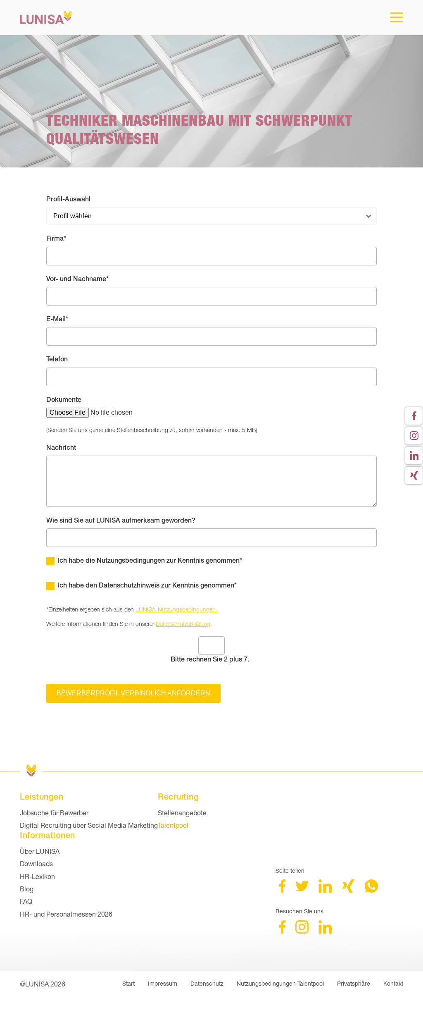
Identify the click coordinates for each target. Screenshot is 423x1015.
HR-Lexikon (37, 876)
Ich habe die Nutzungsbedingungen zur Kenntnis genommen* (150, 560)
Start (128, 983)
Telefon (57, 359)
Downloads (36, 863)
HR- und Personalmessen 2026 (66, 914)
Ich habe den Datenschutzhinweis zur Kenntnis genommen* (147, 585)
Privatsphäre (353, 983)
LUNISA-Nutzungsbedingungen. (176, 609)
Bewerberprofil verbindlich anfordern (133, 693)
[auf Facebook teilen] (282, 890)
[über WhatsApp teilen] (371, 890)
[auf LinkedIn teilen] (325, 890)
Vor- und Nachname (77, 279)
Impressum (162, 983)
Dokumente (63, 400)
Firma (61, 238)
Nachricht (61, 447)
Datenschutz (206, 983)
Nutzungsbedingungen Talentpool (280, 983)
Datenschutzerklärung (183, 623)
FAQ (26, 901)
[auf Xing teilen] (348, 890)
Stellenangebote (182, 813)
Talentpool (173, 825)
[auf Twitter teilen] (302, 890)
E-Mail (61, 319)
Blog (26, 889)
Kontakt (393, 983)
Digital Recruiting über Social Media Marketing (89, 825)
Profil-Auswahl (68, 199)
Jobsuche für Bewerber (54, 813)
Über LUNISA (39, 851)
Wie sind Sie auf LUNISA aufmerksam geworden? (120, 520)
